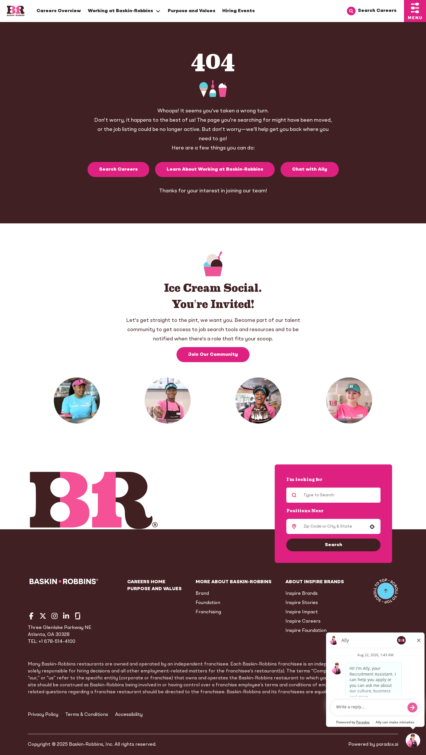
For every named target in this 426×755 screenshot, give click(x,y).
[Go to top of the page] (385, 591)
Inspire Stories (301, 603)
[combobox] (332, 526)
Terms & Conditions (86, 714)
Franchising (208, 612)
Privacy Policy (43, 714)
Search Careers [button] (118, 169)
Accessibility (129, 714)
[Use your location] (372, 526)
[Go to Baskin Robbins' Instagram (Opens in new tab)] (54, 615)
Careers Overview (59, 11)
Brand (202, 593)
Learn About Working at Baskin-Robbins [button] (215, 169)
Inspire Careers (303, 621)
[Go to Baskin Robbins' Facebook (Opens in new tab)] (31, 615)
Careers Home (146, 582)
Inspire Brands (301, 593)
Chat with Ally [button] (309, 169)
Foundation (208, 603)
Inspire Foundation (306, 630)
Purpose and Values (191, 11)
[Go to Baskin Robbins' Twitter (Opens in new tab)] (42, 615)
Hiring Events (238, 11)
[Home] (16, 11)
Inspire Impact (301, 612)
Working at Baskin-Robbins (120, 11)
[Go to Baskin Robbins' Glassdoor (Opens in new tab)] (77, 615)
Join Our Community (213, 354)
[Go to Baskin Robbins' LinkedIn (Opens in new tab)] (66, 615)
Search (333, 545)
